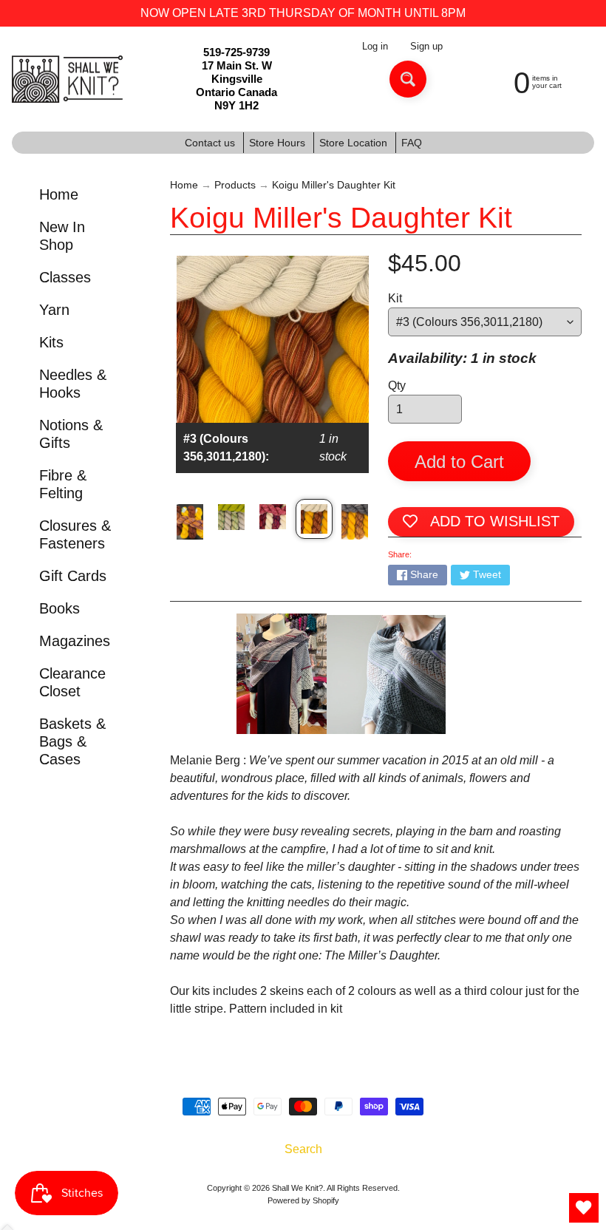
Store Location (353, 143)
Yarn (54, 310)
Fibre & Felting (62, 484)
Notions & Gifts (71, 434)
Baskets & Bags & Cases (72, 741)
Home (58, 194)
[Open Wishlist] (584, 1208)
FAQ (411, 143)
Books (59, 608)
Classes (65, 277)
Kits (51, 342)
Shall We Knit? (297, 1187)
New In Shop (62, 236)
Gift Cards (72, 576)
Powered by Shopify (303, 1200)
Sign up (426, 47)
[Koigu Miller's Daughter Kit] (189, 522)
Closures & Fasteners (75, 534)
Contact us (210, 143)
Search (303, 1149)
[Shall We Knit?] (67, 79)
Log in (375, 47)
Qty (397, 385)
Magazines (74, 641)
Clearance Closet (72, 682)
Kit (395, 298)
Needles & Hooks (72, 384)
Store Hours (277, 143)
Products (235, 185)
